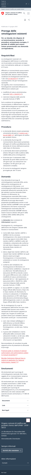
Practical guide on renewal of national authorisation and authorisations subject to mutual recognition (14, 353)
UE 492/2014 (12, 79)
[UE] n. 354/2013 (15, 94)
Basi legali (3, 472)
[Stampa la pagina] (25, 20)
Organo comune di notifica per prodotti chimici (13, 13)
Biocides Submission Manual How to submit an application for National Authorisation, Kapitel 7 (13, 360)
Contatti (4, 463)
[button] (28, 420)
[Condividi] (29, 20)
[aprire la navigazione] (28, 13)
